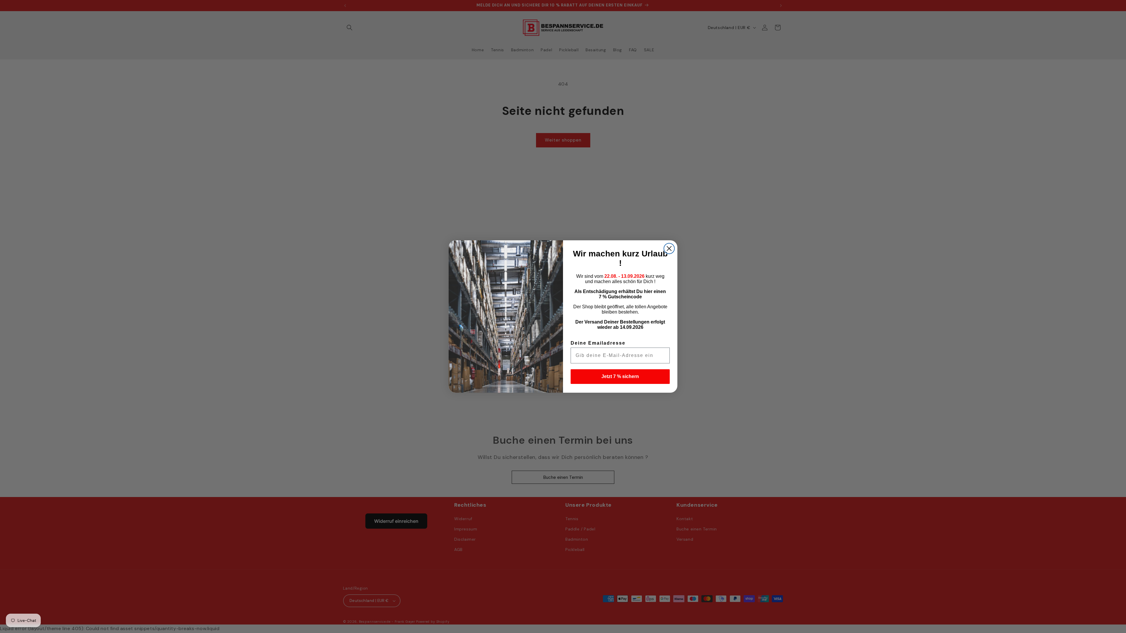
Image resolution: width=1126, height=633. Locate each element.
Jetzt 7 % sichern (620, 376)
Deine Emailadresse (598, 343)
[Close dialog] (669, 248)
